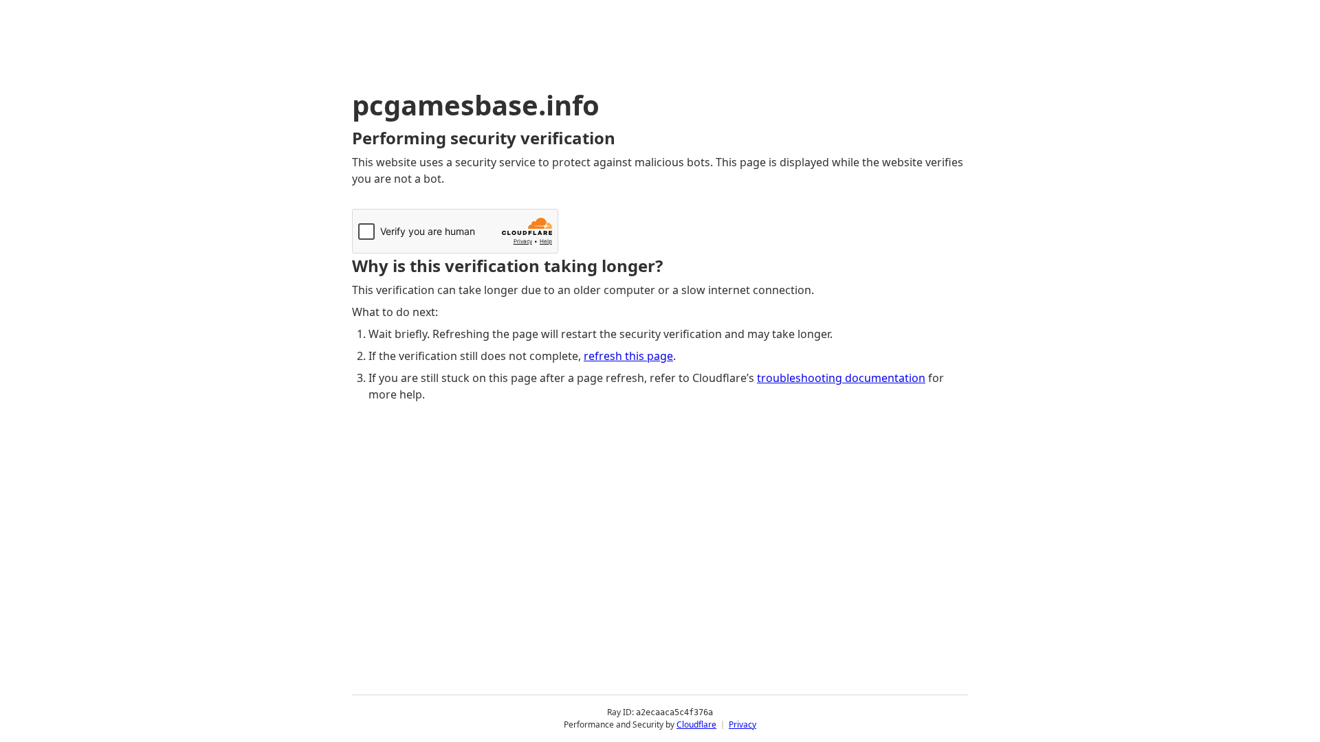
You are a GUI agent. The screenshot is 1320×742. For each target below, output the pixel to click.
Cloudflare (696, 724)
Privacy (742, 724)
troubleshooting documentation (841, 377)
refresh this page (628, 355)
